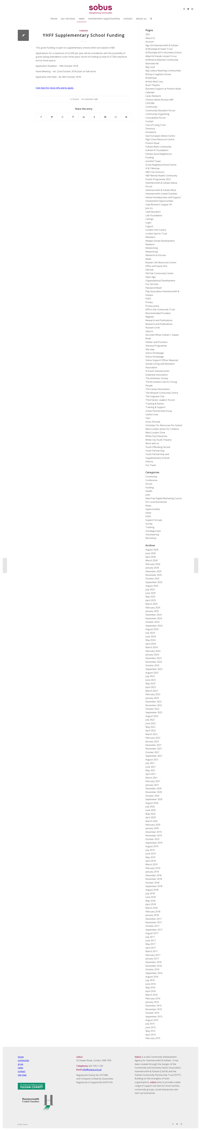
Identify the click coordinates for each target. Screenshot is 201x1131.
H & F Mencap (152, 168)
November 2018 (153, 878)
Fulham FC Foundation (156, 150)
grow (20, 1064)
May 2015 (150, 1030)
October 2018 (152, 882)
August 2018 (151, 889)
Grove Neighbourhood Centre (160, 164)
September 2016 (153, 973)
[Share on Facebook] (41, 117)
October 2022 (152, 708)
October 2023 (152, 665)
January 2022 (152, 741)
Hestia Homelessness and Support (163, 197)
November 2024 (153, 618)
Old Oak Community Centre (159, 273)
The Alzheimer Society (156, 378)
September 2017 (153, 929)
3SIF (147, 34)
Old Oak (149, 269)
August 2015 (151, 1020)
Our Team (150, 465)
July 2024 (150, 632)
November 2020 (153, 792)
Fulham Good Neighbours (158, 153)
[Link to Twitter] (188, 9)
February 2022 (152, 737)
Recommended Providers (158, 313)
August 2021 (151, 759)
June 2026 (150, 553)
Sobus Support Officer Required (161, 360)
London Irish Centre (155, 229)
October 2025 (152, 578)
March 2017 (151, 951)
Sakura (149, 331)
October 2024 (152, 621)
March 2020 (151, 821)
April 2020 (150, 817)
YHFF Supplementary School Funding (84, 35)
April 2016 (150, 991)
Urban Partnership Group (158, 410)
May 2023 (150, 683)
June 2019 (150, 853)
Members (150, 237)
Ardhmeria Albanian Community (161, 59)
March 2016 (151, 994)
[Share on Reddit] (115, 117)
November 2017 (153, 922)
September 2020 (153, 799)
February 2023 (152, 694)
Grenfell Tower (153, 161)
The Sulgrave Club (154, 396)
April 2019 (150, 860)
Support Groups (153, 520)
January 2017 (152, 958)
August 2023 (151, 672)
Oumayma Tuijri (91, 99)
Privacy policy (152, 305)
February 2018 (152, 911)
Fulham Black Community (158, 146)
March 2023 (151, 690)
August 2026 (151, 549)
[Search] (150, 18)
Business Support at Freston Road (163, 88)
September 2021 (153, 755)
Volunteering (152, 534)
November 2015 (153, 1009)
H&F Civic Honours (154, 172)
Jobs (147, 494)
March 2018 (151, 907)
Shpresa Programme (156, 345)
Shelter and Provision (156, 342)
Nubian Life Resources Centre (160, 262)
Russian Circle (152, 327)
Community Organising (157, 114)
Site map (149, 349)
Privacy (149, 302)
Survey (148, 523)
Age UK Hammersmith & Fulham (161, 45)
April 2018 (150, 904)
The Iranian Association (157, 389)
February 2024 (152, 651)
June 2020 (150, 810)
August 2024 (151, 629)
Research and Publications (158, 320)
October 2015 (152, 1012)
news (20, 1067)
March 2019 (151, 864)
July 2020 (150, 806)
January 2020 (152, 828)
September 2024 (153, 625)
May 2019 (150, 857)
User (147, 418)
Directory (150, 128)
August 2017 (151, 933)
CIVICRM (149, 103)
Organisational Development (160, 280)
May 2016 (150, 987)
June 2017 (150, 940)
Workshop (150, 538)
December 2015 (153, 1005)
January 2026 (152, 567)
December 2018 (153, 875)
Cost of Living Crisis (155, 125)
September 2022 (153, 712)
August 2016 (151, 976)
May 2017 (150, 944)
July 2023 (150, 676)
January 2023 (152, 698)
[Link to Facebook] (184, 9)
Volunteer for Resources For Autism (163, 425)
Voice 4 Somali (152, 421)
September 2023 (153, 669)
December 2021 (153, 745)
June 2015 (150, 1027)
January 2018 (152, 915)
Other (148, 512)
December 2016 (153, 962)
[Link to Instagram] (192, 9)
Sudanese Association (156, 374)
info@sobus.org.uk (92, 1069)
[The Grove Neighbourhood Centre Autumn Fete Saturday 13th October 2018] (5, 565)
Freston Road (152, 143)
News (148, 258)
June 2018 (150, 897)
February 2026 (152, 564)
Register (149, 316)
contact (21, 1071)
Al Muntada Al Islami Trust (159, 48)
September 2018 (153, 886)
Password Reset (153, 287)
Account (149, 41)
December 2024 (153, 614)
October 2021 (152, 752)
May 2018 (150, 900)
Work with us (152, 443)
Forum (148, 483)
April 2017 (150, 947)
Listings (149, 219)
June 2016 (150, 983)
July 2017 (150, 936)
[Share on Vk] (105, 117)
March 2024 (151, 647)
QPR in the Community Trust (160, 309)
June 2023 (150, 679)
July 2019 (150, 850)
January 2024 (152, 654)
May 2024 (150, 640)
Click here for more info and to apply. (55, 87)
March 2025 (151, 603)
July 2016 (150, 980)
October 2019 (152, 839)
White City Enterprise (156, 436)
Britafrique (151, 77)
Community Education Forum (160, 110)
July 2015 (150, 1023)
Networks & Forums (155, 255)
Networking (151, 247)
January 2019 (152, 871)
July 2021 (150, 763)
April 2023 (150, 687)
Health (148, 491)
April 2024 (150, 643)
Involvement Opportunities (159, 200)
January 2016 (152, 1002)
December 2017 (153, 918)
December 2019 (153, 831)
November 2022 (153, 705)
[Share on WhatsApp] (62, 117)
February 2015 (152, 1038)
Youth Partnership (154, 450)
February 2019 (152, 868)
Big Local (150, 67)
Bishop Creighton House (158, 74)
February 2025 (152, 607)
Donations (150, 132)
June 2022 (150, 723)
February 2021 (152, 781)
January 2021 (152, 784)
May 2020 (150, 813)
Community (151, 106)
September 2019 (153, 842)
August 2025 (151, 585)
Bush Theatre (152, 85)
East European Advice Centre (160, 135)
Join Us (149, 208)
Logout (149, 226)
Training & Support (155, 407)
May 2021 (150, 770)
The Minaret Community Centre (161, 392)
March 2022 (151, 734)
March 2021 (151, 777)
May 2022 (150, 726)
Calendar (150, 92)
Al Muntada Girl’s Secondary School (163, 52)
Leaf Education (153, 211)
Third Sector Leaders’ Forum (160, 399)
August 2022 (151, 716)
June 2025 (150, 593)
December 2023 (153, 658)
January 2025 (152, 611)
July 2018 (150, 893)
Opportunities (152, 509)
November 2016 (153, 965)
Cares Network (153, 95)
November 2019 (153, 835)
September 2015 (153, 1016)
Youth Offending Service (157, 447)
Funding (83, 30)
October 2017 (152, 925)
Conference (151, 480)
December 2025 (153, 571)
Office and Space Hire (156, 266)
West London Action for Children (162, 428)
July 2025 (150, 589)
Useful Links (151, 414)
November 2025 (153, 574)
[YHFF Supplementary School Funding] (23, 35)
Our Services (151, 284)
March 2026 (151, 560)
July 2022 (150, 719)
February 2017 (152, 955)
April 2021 (150, 773)
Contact (149, 121)
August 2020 (151, 803)
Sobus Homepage (154, 352)
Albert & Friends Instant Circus (161, 56)
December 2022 (153, 701)
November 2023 (153, 661)
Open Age (150, 277)
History (149, 461)
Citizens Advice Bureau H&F (159, 99)
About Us (150, 38)
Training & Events (154, 403)
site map (22, 1074)
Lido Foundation (153, 215)
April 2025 (150, 600)
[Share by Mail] (126, 117)
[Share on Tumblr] (94, 117)
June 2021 (150, 766)
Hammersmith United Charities (161, 193)
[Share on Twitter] (52, 117)
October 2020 (152, 795)
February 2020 (152, 824)
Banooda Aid (151, 63)
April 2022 (150, 730)
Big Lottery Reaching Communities (163, 70)
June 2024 (150, 636)
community (23, 1060)
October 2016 (152, 969)
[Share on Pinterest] (73, 117)
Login (148, 222)
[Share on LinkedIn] (83, 117)
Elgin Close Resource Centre (159, 139)
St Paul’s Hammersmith (157, 371)
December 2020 (153, 788)
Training (149, 527)
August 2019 (151, 846)
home (21, 1056)
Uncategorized (153, 530)
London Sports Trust (156, 233)
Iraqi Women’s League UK (158, 204)
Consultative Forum (155, 117)
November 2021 (153, 748)
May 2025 (150, 596)
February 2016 (152, 998)
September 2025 (153, 582)
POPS (148, 298)
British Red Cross (154, 81)
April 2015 (150, 1034)
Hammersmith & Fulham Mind (160, 190)
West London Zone (155, 432)
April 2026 (150, 556)
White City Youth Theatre (158, 439)
